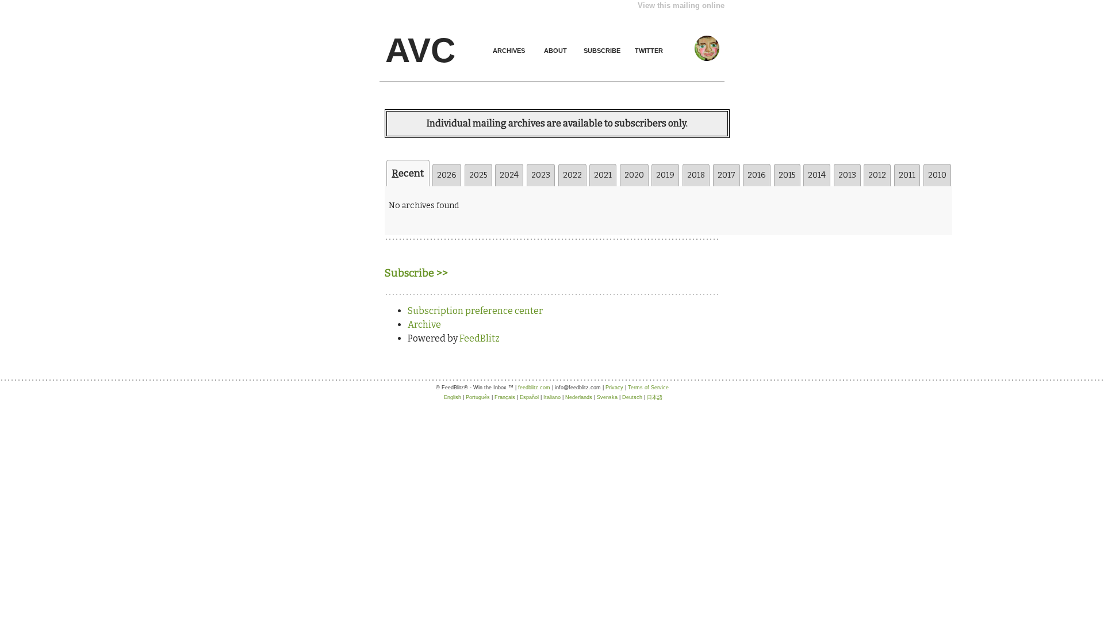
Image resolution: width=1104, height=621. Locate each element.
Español (529, 397)
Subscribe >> (416, 273)
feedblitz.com (534, 387)
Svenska (607, 397)
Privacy (614, 387)
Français (504, 397)
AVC (420, 50)
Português (478, 397)
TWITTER (649, 50)
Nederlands (578, 397)
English (452, 397)
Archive (424, 324)
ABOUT (555, 50)
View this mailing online (681, 5)
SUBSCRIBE (602, 50)
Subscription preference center (475, 310)
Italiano (552, 397)
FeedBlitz (479, 338)
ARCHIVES (509, 50)
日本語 (654, 397)
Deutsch (632, 397)
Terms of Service (648, 387)
